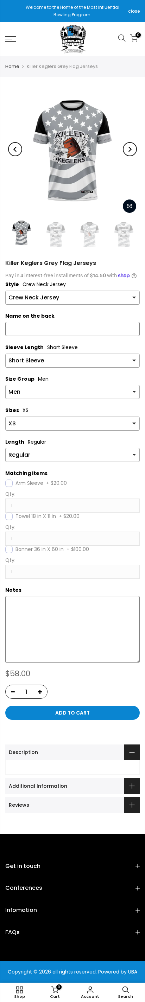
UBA (132, 971)
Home (12, 66)
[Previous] (15, 149)
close (14, 11)
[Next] (130, 149)
